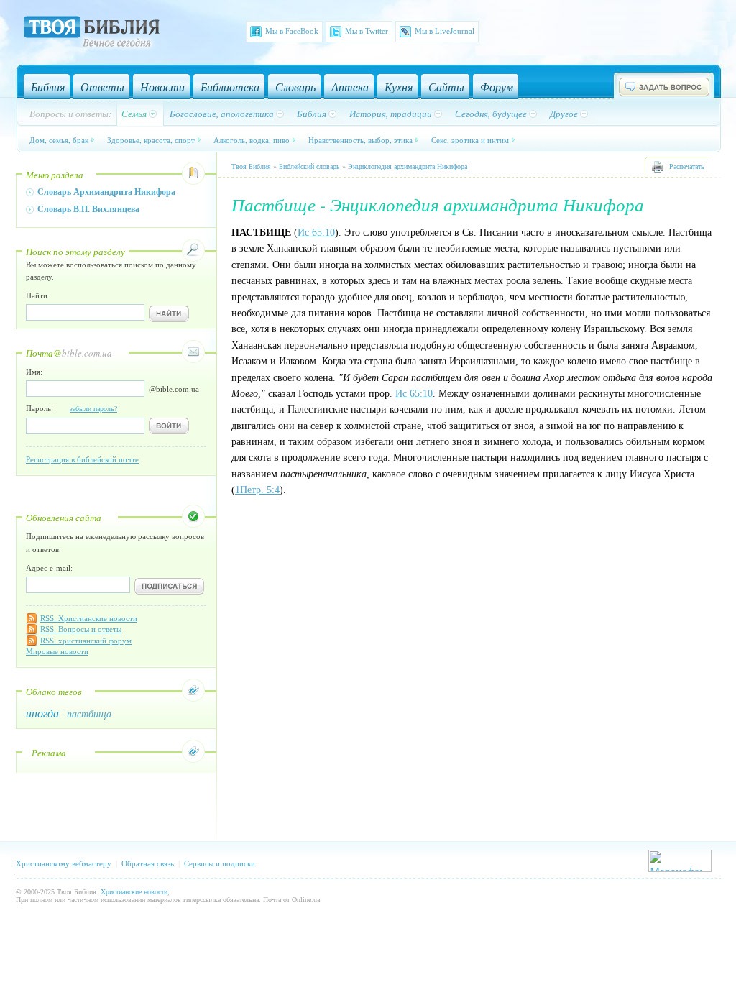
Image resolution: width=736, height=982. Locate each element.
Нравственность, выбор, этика (360, 139)
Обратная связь (147, 863)
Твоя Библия (251, 166)
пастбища (89, 713)
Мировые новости (57, 651)
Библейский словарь (309, 166)
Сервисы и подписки (219, 863)
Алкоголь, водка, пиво (251, 139)
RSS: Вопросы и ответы (80, 629)
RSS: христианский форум (86, 640)
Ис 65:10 (316, 232)
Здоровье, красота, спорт (151, 139)
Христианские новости (134, 892)
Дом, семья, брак (58, 139)
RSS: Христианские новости (88, 618)
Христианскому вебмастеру (63, 863)
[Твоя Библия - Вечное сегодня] (92, 34)
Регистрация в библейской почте (82, 459)
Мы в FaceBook (291, 31)
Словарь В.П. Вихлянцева (88, 209)
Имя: (34, 371)
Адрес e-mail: (49, 568)
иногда (42, 712)
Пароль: (71, 408)
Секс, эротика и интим (470, 139)
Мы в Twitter (366, 31)
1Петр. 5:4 (257, 490)
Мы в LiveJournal (444, 31)
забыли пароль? (93, 409)
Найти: (38, 295)
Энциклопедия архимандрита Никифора (407, 166)
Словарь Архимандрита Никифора (106, 192)
